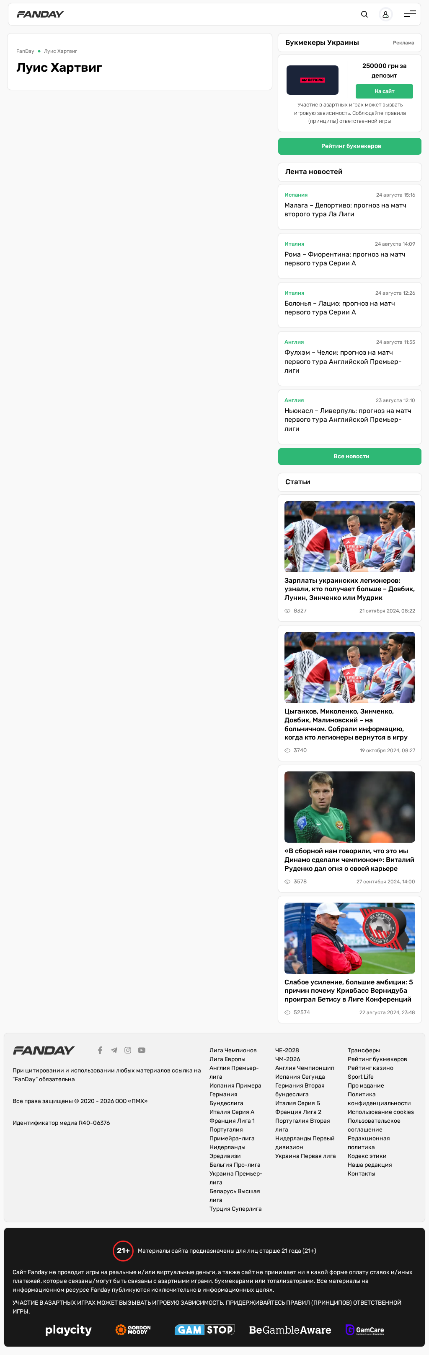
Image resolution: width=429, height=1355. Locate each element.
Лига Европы (227, 1059)
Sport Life (361, 1076)
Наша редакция (370, 1164)
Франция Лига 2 (298, 1112)
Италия (294, 244)
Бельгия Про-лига (235, 1164)
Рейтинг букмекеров (351, 146)
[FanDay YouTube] (141, 1051)
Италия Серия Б (297, 1103)
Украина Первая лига (305, 1156)
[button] (364, 14)
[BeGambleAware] (290, 1331)
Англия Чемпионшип (304, 1068)
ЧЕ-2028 (287, 1050)
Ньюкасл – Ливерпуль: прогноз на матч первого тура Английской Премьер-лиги (347, 420)
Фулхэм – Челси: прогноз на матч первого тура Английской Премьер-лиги (343, 361)
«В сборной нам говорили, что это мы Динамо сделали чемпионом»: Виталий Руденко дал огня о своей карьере (349, 859)
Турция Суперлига (235, 1208)
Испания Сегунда (300, 1076)
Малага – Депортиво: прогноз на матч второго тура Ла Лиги (345, 209)
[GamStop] (204, 1331)
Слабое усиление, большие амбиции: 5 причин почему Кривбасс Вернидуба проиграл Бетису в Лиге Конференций (348, 991)
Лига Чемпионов (233, 1050)
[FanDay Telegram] (114, 1051)
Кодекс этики (367, 1156)
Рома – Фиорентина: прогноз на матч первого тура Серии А (345, 258)
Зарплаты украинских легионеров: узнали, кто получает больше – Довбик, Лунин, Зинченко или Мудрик (349, 589)
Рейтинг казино (370, 1068)
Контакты (361, 1173)
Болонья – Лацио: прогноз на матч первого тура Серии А (339, 308)
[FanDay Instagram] (128, 1051)
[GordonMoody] (133, 1331)
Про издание (366, 1085)
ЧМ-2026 (287, 1059)
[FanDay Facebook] (100, 1051)
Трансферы (364, 1050)
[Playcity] (69, 1331)
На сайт (385, 91)
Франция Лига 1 (232, 1120)
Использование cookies (381, 1112)
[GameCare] (365, 1331)
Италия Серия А (231, 1112)
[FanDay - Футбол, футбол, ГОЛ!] (40, 14)
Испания (296, 195)
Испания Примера (235, 1085)
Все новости (351, 456)
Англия (294, 342)
